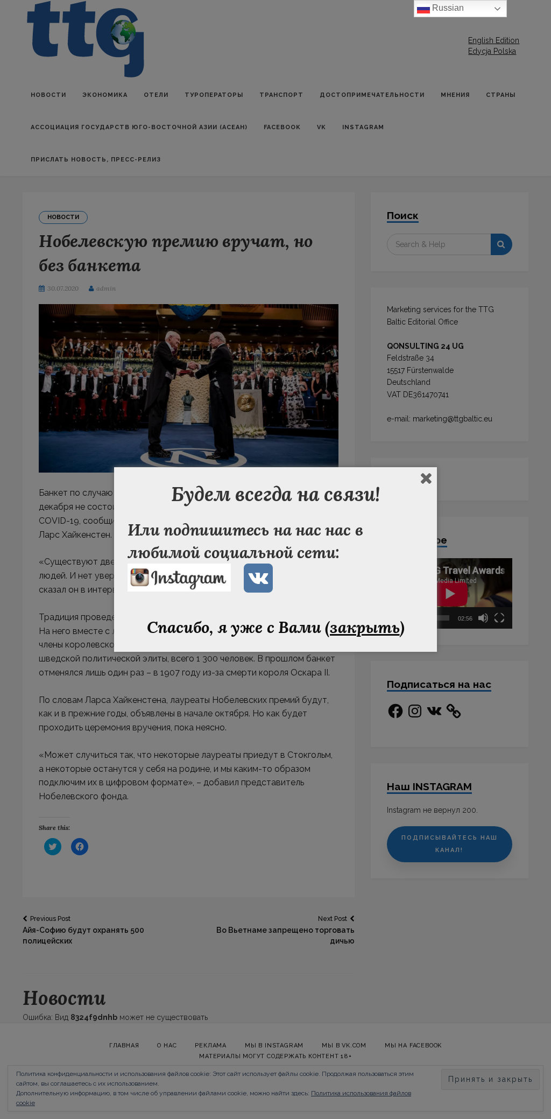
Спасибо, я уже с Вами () (276, 627)
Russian (447, 7)
